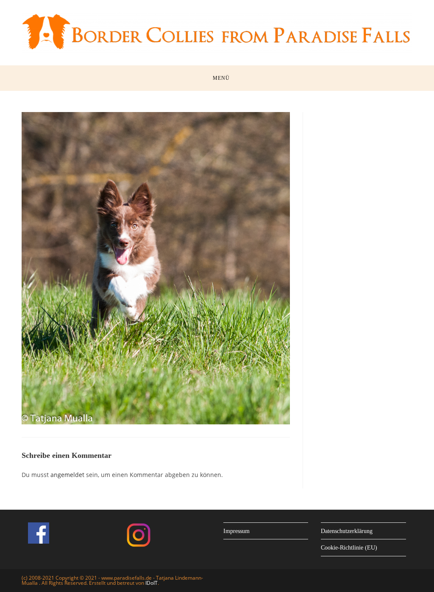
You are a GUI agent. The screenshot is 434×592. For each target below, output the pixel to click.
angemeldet (67, 475)
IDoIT (151, 582)
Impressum (236, 531)
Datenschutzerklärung (347, 531)
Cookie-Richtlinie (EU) (349, 547)
